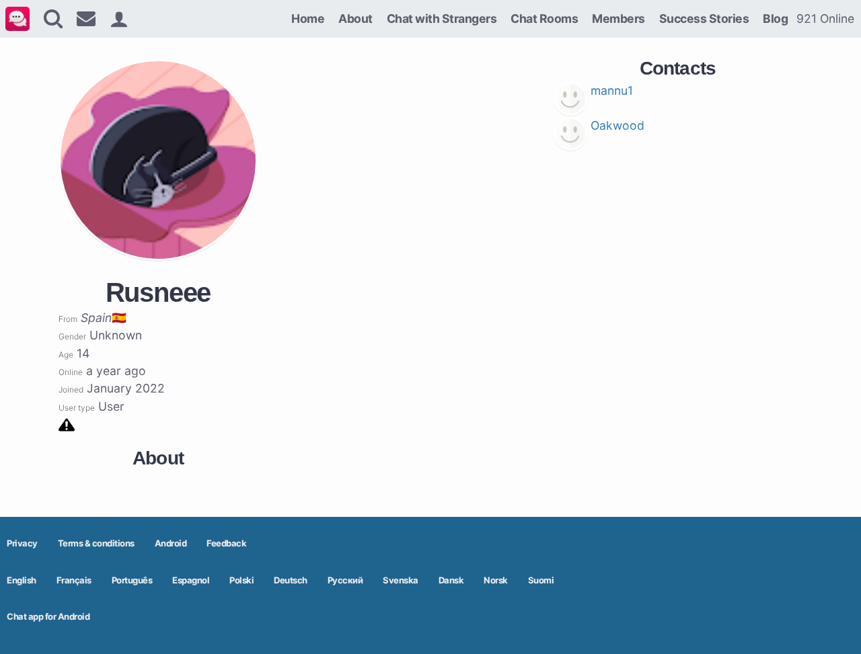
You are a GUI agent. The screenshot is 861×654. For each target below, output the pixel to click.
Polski (241, 580)
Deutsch (290, 580)
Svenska (400, 580)
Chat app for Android (48, 616)
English (21, 580)
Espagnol (190, 580)
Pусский (345, 580)
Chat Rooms (544, 18)
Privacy (22, 543)
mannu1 (612, 90)
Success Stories (704, 18)
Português (132, 580)
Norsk (496, 580)
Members (618, 18)
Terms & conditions (96, 543)
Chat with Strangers (442, 18)
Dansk (451, 580)
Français (74, 580)
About (355, 18)
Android (171, 543)
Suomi (541, 580)
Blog (775, 18)
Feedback (226, 543)
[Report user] (67, 424)
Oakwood (617, 125)
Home (307, 18)
